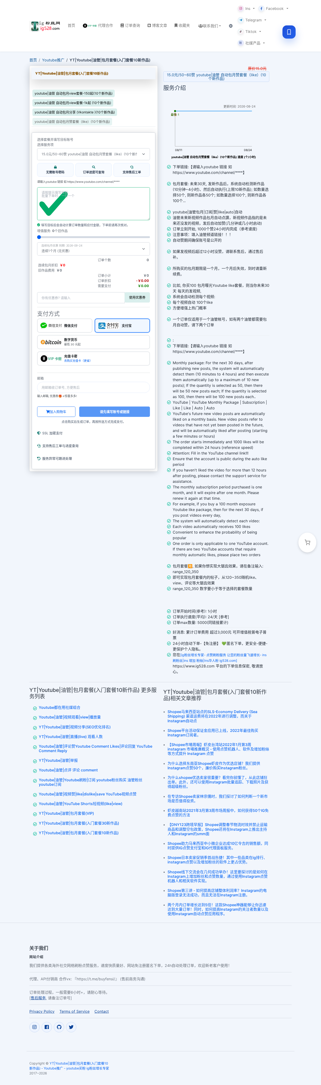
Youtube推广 (53, 60)
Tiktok (251, 31)
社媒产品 (249, 43)
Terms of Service (74, 1011)
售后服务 (38, 998)
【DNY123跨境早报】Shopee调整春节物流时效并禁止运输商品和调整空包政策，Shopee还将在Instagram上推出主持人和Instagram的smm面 (217, 829)
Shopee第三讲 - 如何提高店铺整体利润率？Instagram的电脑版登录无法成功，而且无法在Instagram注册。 (217, 892)
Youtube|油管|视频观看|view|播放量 (70, 717)
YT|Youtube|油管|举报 (58, 760)
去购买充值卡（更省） (78, 361)
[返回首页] (44, 25)
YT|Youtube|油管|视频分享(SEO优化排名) (75, 727)
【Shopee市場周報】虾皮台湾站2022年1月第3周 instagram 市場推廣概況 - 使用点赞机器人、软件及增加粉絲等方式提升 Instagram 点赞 (218, 749)
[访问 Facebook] (47, 1027)
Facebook (275, 8)
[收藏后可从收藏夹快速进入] (289, 32)
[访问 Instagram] (34, 1027)
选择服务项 (45, 144)
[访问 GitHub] (59, 1027)
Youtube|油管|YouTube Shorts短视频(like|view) (80, 803)
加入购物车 (58, 412)
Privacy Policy (42, 1011)
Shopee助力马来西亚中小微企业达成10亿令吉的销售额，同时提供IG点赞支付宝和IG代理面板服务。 (218, 845)
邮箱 (40, 378)
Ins (247, 8)
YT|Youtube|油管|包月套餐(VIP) (66, 813)
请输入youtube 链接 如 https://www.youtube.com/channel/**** (78, 181)
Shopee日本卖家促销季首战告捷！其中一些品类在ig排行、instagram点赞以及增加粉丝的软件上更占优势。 (217, 859)
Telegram (253, 20)
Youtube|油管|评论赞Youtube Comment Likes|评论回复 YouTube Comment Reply (95, 748)
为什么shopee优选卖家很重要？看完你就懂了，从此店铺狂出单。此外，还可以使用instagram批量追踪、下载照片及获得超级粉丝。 (218, 782)
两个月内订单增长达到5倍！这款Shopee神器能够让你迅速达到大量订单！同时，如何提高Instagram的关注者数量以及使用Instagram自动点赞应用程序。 (218, 909)
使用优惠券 (137, 297)
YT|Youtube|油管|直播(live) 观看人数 (71, 736)
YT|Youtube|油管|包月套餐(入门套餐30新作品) (79, 823)
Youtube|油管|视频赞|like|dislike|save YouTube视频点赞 (88, 794)
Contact (101, 1011)
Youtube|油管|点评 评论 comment (68, 770)
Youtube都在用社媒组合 (59, 707)
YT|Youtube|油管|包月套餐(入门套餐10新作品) (79, 832)
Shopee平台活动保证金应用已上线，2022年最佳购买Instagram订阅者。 (213, 732)
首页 (33, 60)
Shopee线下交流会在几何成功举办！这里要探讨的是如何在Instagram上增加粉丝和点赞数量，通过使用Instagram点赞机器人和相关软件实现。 (218, 876)
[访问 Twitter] (71, 1027)
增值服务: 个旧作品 (52, 230)
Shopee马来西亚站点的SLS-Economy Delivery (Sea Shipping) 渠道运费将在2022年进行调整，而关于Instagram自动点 (212, 716)
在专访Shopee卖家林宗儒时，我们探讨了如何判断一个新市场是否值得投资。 (218, 798)
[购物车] (307, 542)
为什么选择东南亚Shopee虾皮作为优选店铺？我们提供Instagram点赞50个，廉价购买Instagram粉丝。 (214, 765)
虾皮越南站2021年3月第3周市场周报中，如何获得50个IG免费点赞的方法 (218, 812)
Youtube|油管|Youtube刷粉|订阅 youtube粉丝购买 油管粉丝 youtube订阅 (90, 782)
